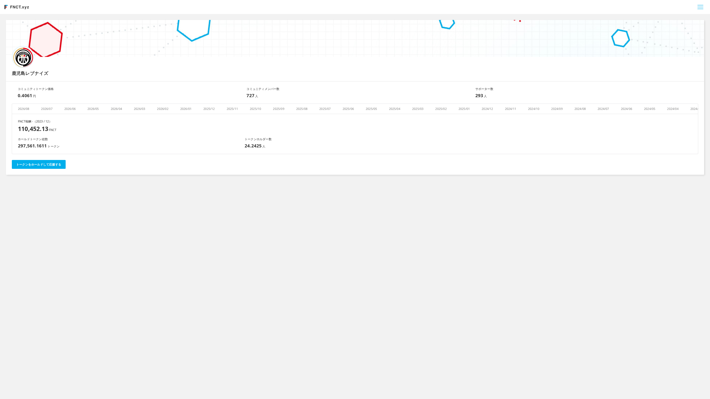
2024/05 (649, 109)
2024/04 (672, 109)
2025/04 (394, 109)
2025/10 (255, 109)
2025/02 (441, 109)
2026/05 (93, 109)
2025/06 (348, 109)
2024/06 (626, 109)
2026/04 (116, 109)
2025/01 (464, 109)
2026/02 (162, 109)
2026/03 (139, 109)
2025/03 (417, 109)
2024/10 (533, 109)
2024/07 (603, 109)
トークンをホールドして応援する (38, 164)
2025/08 (301, 109)
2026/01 (186, 109)
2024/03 (696, 109)
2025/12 (209, 109)
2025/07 (325, 109)
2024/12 (487, 109)
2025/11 (232, 109)
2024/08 (580, 109)
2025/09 (278, 109)
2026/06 (70, 109)
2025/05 (371, 109)
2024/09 (556, 109)
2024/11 (510, 109)
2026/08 (23, 109)
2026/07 (46, 109)
